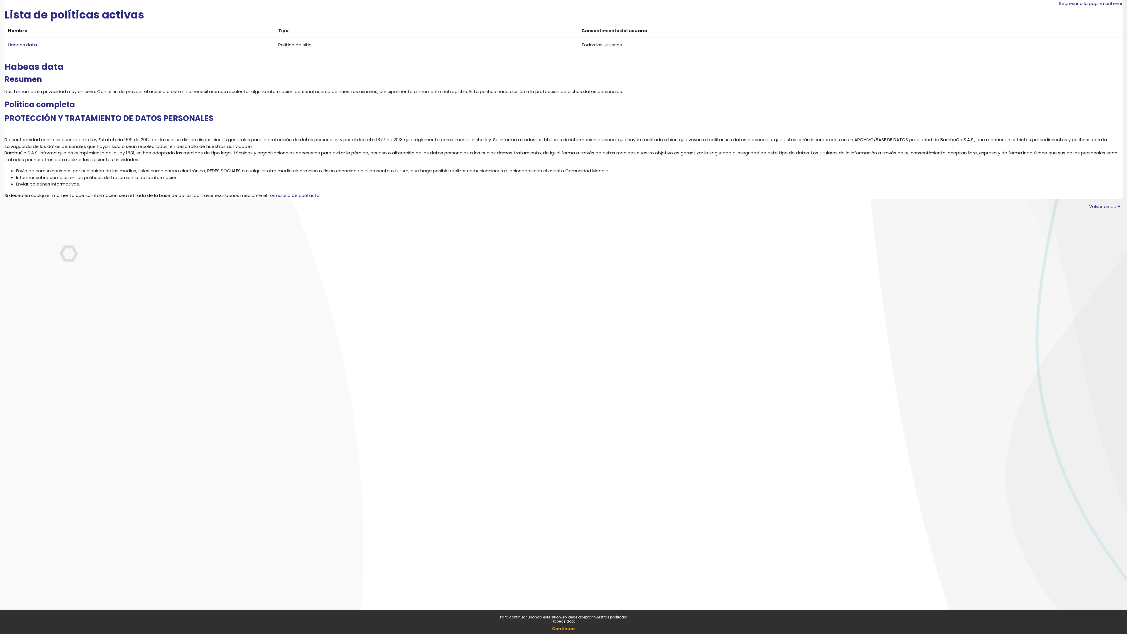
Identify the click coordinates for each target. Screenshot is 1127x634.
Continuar (563, 629)
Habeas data (563, 621)
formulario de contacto (294, 195)
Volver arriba (1103, 206)
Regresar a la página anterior (1091, 3)
